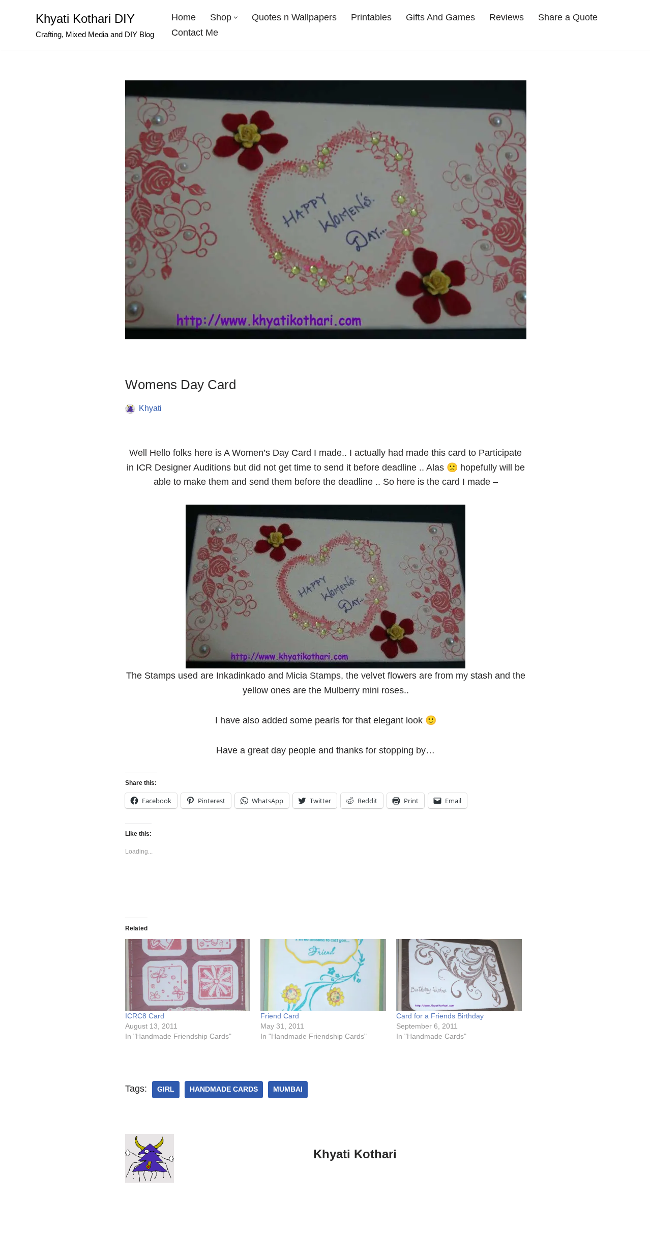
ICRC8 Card (144, 1016)
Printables (371, 17)
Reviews (506, 17)
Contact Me (194, 32)
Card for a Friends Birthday (440, 1016)
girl (165, 1089)
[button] (236, 17)
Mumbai (288, 1089)
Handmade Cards (224, 1089)
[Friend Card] (323, 975)
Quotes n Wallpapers (294, 17)
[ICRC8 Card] (188, 975)
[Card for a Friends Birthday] (459, 975)
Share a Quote (568, 17)
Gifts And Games (440, 17)
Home (183, 17)
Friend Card (279, 1016)
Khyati (150, 408)
